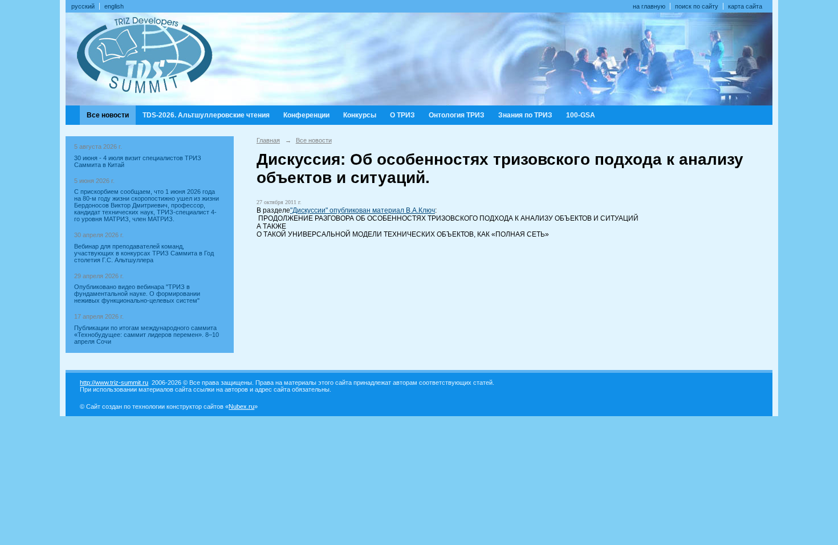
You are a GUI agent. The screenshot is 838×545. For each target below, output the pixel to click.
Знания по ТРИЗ (525, 115)
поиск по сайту (696, 6)
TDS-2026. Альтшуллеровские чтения (206, 115)
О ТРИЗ (402, 115)
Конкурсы (359, 115)
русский (83, 6)
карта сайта (745, 6)
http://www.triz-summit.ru (114, 382)
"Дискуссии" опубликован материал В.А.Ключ (362, 210)
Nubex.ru (241, 406)
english (114, 6)
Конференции (306, 115)
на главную (649, 6)
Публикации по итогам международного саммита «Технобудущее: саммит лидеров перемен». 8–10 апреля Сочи (146, 334)
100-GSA (580, 115)
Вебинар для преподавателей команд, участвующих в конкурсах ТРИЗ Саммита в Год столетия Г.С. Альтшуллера (144, 253)
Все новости (108, 115)
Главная (268, 140)
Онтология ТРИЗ (457, 115)
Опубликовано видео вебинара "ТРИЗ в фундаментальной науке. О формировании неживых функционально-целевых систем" (137, 293)
